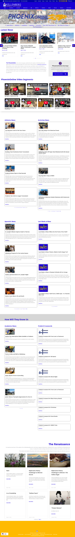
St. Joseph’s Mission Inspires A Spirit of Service (17, 230)
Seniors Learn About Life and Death (14, 294)
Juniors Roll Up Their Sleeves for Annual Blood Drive (46, 46)
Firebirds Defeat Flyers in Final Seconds (15, 172)
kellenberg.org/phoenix (42, 63)
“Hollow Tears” (33, 492)
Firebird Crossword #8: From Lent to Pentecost (65, 46)
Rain (7, 469)
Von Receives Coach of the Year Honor (15, 129)
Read (3, 54)
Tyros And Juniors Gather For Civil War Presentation (9, 46)
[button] (73, 45)
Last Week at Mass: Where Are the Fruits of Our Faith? (53, 230)
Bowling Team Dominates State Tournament (17, 150)
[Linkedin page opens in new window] (65, 1)
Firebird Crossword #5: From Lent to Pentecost (51, 388)
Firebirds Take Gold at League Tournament (16, 194)
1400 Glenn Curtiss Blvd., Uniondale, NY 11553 (12, 1)
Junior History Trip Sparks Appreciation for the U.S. (18, 395)
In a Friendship (11, 492)
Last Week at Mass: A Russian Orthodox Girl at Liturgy (53, 270)
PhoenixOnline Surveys (60, 64)
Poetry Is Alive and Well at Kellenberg (15, 352)
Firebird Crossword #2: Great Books (48, 415)
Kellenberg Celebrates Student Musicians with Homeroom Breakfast (54, 196)
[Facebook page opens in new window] (59, 1)
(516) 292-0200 (24, 1)
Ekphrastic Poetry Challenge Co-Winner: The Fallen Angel (59, 471)
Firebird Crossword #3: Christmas (47, 406)
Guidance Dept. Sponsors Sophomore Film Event (27, 46)
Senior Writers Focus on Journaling (14, 374)
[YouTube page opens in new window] (66, 1)
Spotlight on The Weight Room (62, 106)
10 (26, 307)
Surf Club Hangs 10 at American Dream (49, 129)
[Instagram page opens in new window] (63, 1)
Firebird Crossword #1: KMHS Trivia (48, 423)
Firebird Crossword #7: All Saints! (47, 355)
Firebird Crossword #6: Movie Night (48, 375)
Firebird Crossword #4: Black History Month (50, 397)
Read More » (7, 137)
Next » (40, 518)
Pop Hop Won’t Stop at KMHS (46, 174)
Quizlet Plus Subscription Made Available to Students (19, 335)
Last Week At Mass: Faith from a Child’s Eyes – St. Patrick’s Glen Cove (54, 293)
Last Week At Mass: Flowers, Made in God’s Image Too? (53, 250)
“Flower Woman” (56, 506)
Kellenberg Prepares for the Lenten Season (16, 252)
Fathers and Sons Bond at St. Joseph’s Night (16, 273)
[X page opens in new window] (61, 1)
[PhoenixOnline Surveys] (60, 61)
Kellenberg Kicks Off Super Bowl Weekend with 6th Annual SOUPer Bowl (54, 151)
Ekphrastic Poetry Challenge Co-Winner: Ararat (36, 471)
